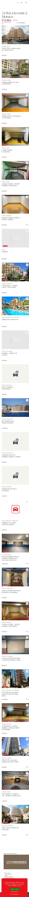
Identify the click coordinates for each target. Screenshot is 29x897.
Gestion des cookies (9, 877)
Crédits (6, 875)
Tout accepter (15, 889)
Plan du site (7, 873)
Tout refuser (14, 891)
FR (21, 2)
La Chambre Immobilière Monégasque (6, 21)
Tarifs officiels (7, 874)
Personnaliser (14, 894)
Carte (16, 20)
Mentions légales (8, 876)
